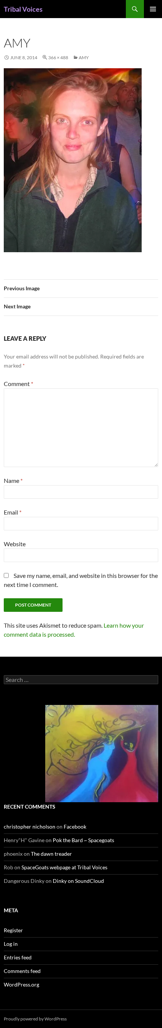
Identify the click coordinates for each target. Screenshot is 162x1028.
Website (15, 543)
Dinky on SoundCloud (78, 881)
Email (12, 512)
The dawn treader (51, 853)
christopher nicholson (29, 826)
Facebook (75, 826)
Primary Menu (153, 9)
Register (13, 930)
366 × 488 (58, 57)
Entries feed (18, 957)
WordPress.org (21, 984)
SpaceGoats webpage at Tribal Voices (64, 867)
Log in (11, 944)
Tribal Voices (23, 9)
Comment (18, 383)
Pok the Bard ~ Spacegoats (83, 840)
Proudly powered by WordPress (35, 1019)
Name (13, 480)
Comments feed (22, 971)
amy (84, 57)
